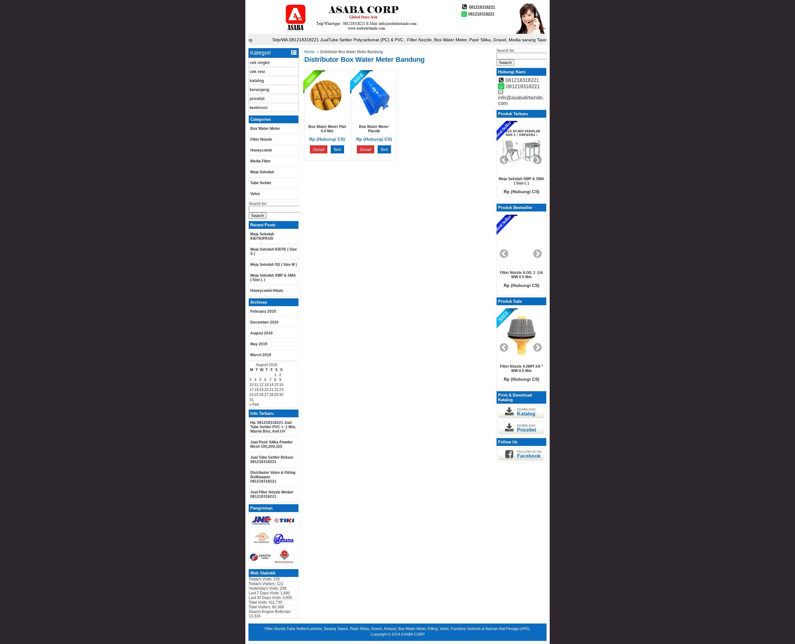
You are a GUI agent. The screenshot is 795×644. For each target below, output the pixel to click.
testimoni (258, 107)
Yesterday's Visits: (264, 588)
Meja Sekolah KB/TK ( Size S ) (273, 251)
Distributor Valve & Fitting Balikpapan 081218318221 (272, 476)
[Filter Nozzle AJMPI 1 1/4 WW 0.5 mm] (525, 334)
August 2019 (261, 333)
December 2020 (264, 322)
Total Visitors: (260, 607)
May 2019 (258, 344)
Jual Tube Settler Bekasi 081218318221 (271, 459)
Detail (318, 149)
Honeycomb (261, 150)
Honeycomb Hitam (266, 290)
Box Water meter (265, 128)
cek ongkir (260, 62)
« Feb (254, 404)
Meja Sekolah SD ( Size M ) (273, 264)
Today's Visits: (261, 579)
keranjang (259, 89)
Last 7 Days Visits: (264, 593)
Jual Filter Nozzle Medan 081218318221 (271, 494)
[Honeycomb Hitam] (524, 147)
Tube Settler (260, 183)
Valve (255, 194)
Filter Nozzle (261, 139)
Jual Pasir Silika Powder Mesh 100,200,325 (271, 444)
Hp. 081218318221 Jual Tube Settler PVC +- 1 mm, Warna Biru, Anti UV (273, 426)
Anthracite (525, 272)
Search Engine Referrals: (270, 612)
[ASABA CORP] (349, 32)
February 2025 (263, 311)
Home (309, 52)
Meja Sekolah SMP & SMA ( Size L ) (273, 277)
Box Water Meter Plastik (374, 129)
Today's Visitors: (263, 584)
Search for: (258, 204)
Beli (337, 149)
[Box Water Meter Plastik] (374, 115)
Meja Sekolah (262, 172)
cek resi (257, 71)
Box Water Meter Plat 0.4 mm (327, 129)
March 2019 (260, 355)
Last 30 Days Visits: (266, 598)
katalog (257, 80)
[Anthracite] (525, 240)
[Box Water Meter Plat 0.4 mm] (327, 115)
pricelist (257, 98)
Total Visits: (259, 602)
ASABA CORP (413, 634)
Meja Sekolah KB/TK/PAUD (262, 236)
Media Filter (260, 161)
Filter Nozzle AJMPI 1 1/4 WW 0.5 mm (525, 368)
